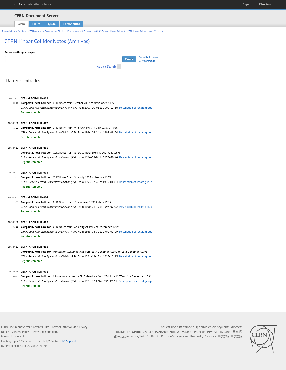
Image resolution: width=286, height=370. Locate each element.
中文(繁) (236, 336)
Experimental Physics (55, 31)
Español (186, 332)
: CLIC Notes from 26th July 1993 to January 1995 (66, 177)
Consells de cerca (148, 57)
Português (168, 336)
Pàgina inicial (8, 31)
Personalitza (71, 24)
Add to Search (106, 66)
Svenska (210, 336)
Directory (265, 4)
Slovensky (196, 336)
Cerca (21, 24)
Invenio (20, 336)
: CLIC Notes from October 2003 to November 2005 (67, 103)
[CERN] (263, 339)
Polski (155, 336)
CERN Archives (35, 31)
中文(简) (223, 336)
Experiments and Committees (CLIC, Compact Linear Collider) (96, 31)
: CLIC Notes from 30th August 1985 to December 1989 (70, 227)
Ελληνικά (161, 332)
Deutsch (147, 332)
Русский (182, 336)
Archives (22, 31)
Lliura (36, 24)
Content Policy (20, 332)
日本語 (237, 332)
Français (199, 332)
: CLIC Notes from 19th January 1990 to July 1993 (66, 202)
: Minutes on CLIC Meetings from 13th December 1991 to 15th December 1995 (84, 252)
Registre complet (31, 112)
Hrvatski (212, 332)
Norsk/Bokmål (139, 336)
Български (123, 332)
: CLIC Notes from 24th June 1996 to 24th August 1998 (69, 128)
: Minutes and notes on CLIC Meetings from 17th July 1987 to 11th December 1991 (86, 276)
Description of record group (135, 108)
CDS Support (68, 341)
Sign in (247, 4)
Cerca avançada (147, 60)
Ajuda (52, 24)
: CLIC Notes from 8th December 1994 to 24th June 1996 (70, 152)
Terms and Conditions (45, 332)
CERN (32, 4)
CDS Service (26, 341)
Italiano (225, 332)
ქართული (121, 336)
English (174, 332)
